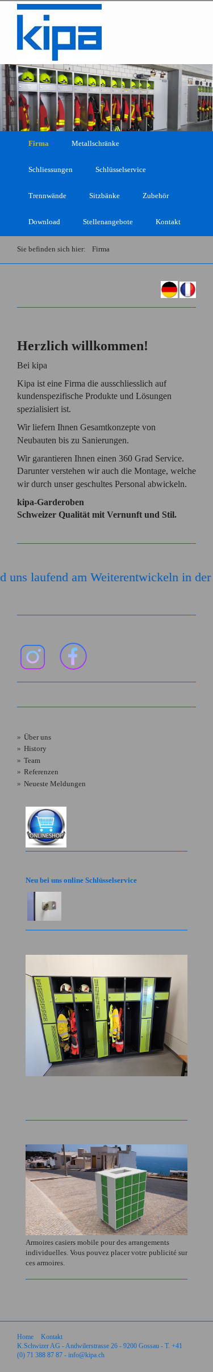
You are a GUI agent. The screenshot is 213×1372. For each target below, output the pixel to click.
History (35, 749)
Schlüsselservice (120, 170)
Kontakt (168, 222)
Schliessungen (50, 170)
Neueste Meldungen (55, 784)
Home (25, 1337)
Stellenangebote (108, 222)
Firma (38, 144)
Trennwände (47, 196)
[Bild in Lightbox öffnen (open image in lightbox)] (106, 1015)
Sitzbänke (104, 196)
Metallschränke (95, 144)
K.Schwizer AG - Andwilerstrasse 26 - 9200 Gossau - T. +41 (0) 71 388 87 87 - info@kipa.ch (99, 1350)
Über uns (37, 737)
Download (44, 222)
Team (32, 761)
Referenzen (41, 772)
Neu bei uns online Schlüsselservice (81, 880)
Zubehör (156, 196)
